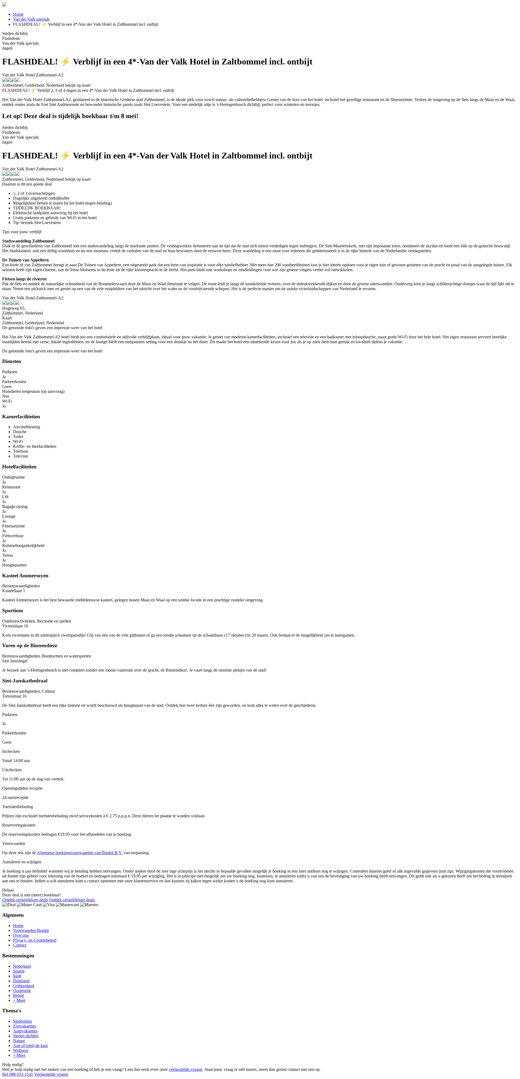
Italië (17, 976)
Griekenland (23, 985)
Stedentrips (22, 1021)
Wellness (20, 1050)
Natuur (19, 1040)
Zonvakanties (24, 1026)
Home (18, 14)
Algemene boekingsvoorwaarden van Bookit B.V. (79, 852)
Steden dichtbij (25, 1035)
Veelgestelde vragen (51, 1074)
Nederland (22, 966)
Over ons (21, 935)
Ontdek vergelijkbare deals (25, 899)
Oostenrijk (22, 990)
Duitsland (21, 980)
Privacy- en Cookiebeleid (34, 940)
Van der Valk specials (31, 19)
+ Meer (19, 1000)
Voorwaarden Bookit (31, 930)
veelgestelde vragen (185, 1069)
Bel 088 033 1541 (17, 1074)
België (18, 995)
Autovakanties (25, 1031)
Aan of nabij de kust (30, 1045)
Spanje (19, 971)
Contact (19, 945)
